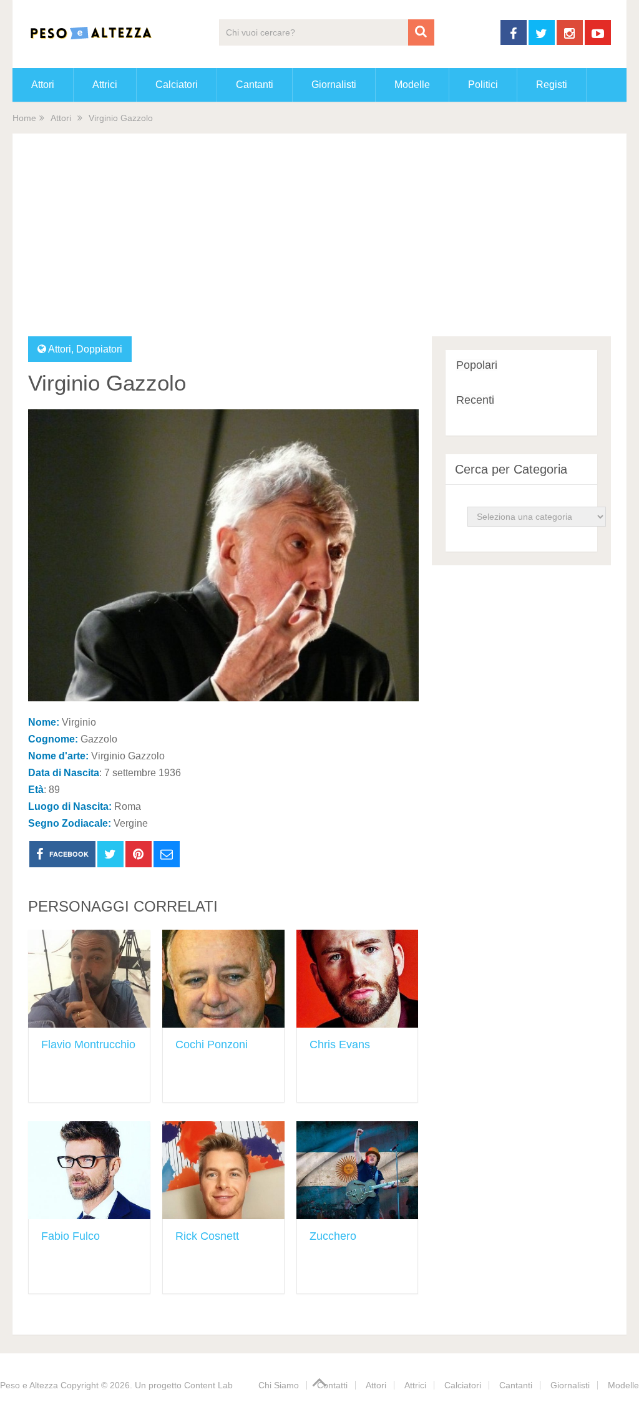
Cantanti (254, 84)
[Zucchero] (357, 1170)
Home (24, 118)
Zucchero (333, 1236)
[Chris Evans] (357, 979)
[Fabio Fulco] (89, 1170)
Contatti (332, 1385)
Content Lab (208, 1385)
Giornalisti (333, 84)
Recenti (475, 400)
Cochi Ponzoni (211, 1044)
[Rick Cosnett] (223, 1170)
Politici (483, 84)
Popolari (476, 365)
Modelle (412, 84)
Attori (42, 84)
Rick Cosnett (207, 1236)
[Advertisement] (320, 242)
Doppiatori (99, 349)
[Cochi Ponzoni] (223, 979)
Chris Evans (340, 1044)
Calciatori (176, 84)
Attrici (104, 84)
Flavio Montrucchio (88, 1044)
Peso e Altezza (29, 1385)
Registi (551, 84)
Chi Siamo (278, 1385)
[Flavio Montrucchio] (89, 979)
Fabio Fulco (70, 1236)
